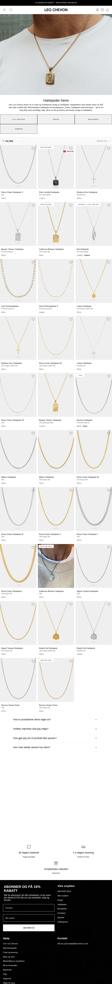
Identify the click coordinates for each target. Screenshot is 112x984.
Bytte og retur (9, 957)
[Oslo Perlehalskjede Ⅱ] (56, 281)
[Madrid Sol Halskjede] (56, 623)
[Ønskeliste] (102, 10)
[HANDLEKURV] (107, 10)
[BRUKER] (97, 10)
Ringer (60, 900)
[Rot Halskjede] (94, 224)
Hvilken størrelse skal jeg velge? (30, 728)
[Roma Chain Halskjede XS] (56, 338)
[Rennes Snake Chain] (18, 680)
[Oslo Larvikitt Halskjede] (56, 167)
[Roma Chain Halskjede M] (94, 452)
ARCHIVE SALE (64, 891)
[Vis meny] (4, 10)
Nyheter (61, 917)
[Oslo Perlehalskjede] (18, 281)
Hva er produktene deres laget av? (32, 719)
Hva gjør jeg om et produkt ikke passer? (35, 738)
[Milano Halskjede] (18, 452)
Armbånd (61, 913)
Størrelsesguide (10, 948)
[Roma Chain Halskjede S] (18, 167)
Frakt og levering (10, 952)
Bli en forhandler (10, 965)
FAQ (5, 974)
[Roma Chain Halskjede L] (94, 509)
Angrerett (7, 979)
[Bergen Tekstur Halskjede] (18, 224)
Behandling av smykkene (14, 961)
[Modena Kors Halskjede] (94, 167)
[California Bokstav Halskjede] (56, 224)
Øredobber (62, 909)
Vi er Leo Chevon (10, 944)
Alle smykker (63, 896)
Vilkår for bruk (9, 983)
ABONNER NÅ (29, 927)
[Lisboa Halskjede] (94, 281)
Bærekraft (7, 970)
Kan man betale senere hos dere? (31, 747)
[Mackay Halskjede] (94, 395)
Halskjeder (62, 904)
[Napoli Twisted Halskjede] (94, 566)
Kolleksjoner (63, 922)
